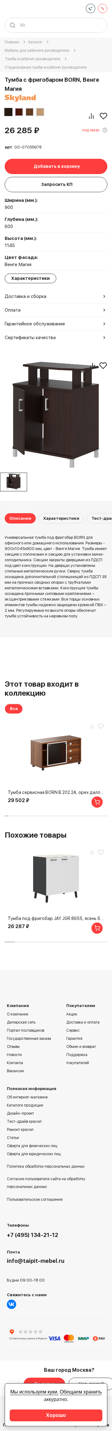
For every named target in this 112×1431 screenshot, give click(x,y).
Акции (71, 1014)
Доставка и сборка (25, 296)
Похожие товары (36, 835)
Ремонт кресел (20, 1129)
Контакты (15, 1063)
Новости (14, 1055)
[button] (6, 816)
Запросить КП (56, 184)
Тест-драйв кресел (24, 1121)
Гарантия (74, 1038)
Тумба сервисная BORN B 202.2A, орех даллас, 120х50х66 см (56, 792)
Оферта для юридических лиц (34, 1154)
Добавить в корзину (57, 166)
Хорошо (56, 1415)
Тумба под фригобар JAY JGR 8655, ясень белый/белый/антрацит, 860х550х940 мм (56, 918)
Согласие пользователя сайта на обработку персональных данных (46, 1183)
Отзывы (13, 1046)
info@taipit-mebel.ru (35, 1261)
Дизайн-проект (20, 1113)
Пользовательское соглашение (35, 1199)
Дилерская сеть (21, 1022)
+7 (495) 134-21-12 (32, 1235)
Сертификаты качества (30, 337)
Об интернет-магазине (27, 1097)
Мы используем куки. (34, 1391)
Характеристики (61, 518)
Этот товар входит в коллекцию (42, 688)
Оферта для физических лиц (32, 1146)
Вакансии (15, 1071)
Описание (20, 518)
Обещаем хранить (81, 1391)
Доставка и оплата (83, 1022)
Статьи (13, 1138)
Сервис (73, 1030)
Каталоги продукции (25, 1105)
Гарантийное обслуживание (35, 324)
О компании (17, 1014)
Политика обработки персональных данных (46, 1166)
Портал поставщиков (25, 1030)
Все (14, 708)
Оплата (13, 310)
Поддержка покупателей (77, 1059)
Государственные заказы (29, 1038)
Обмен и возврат (81, 1046)
